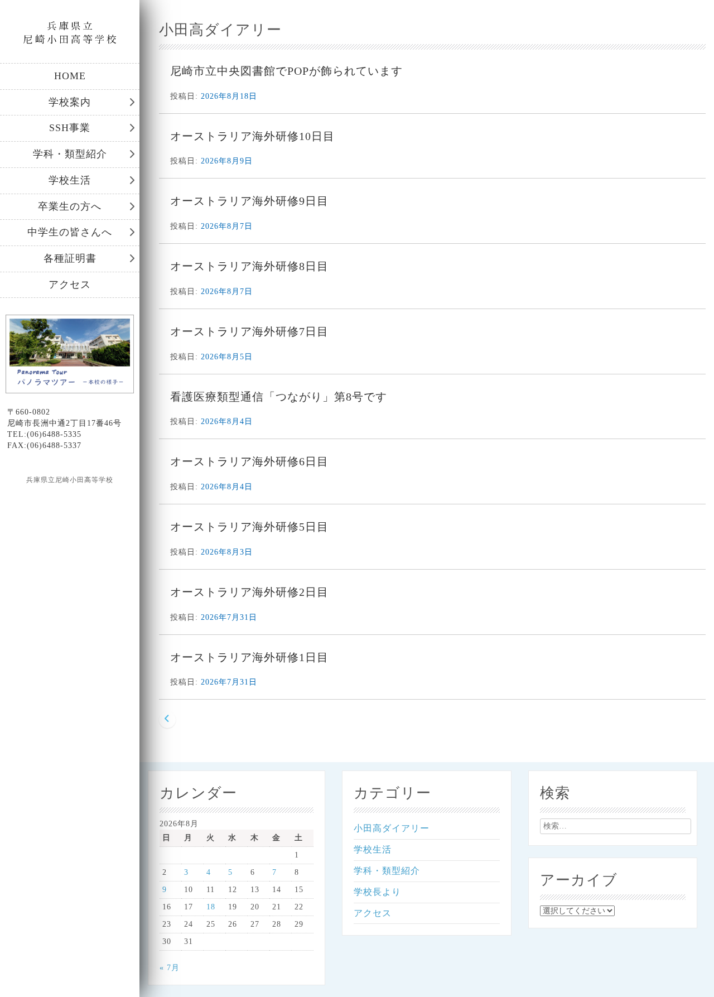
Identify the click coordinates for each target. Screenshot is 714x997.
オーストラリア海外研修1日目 (249, 657)
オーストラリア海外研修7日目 (249, 331)
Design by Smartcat (70, 499)
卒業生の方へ (70, 206)
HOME (70, 75)
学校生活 (70, 180)
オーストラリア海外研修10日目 (252, 136)
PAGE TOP (688, 956)
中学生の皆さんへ (69, 232)
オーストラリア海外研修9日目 (249, 201)
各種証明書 (70, 258)
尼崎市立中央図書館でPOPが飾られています (286, 71)
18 (210, 907)
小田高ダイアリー (392, 828)
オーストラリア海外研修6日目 (249, 461)
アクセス (70, 284)
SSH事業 (69, 127)
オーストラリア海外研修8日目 (249, 266)
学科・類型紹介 (70, 154)
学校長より (377, 892)
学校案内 (70, 102)
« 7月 (170, 968)
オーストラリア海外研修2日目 (249, 592)
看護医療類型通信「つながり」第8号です (278, 397)
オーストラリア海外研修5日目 (249, 527)
